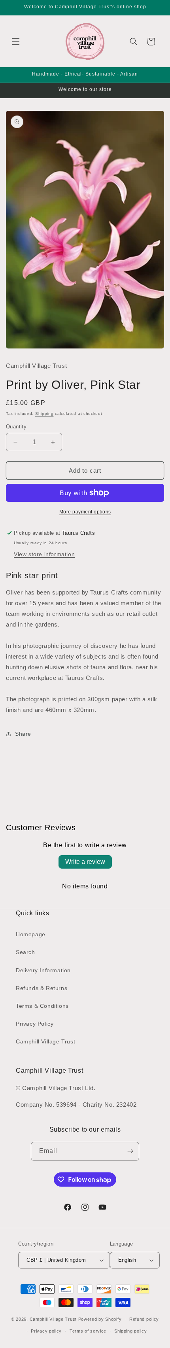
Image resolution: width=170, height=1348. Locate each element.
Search (25, 952)
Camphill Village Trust (45, 1041)
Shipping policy (130, 1331)
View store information (44, 554)
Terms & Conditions (42, 1006)
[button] (16, 41)
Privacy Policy (34, 1023)
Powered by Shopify (100, 1318)
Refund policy (144, 1319)
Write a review (85, 861)
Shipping (44, 413)
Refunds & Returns (41, 988)
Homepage (30, 934)
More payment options (85, 512)
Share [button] (23, 734)
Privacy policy (46, 1331)
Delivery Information (43, 970)
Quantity (16, 427)
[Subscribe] (130, 1151)
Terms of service (88, 1331)
